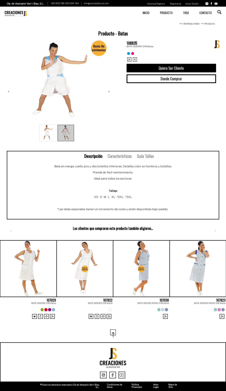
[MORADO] (49, 309)
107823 (221, 300)
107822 (108, 300)
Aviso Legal (156, 385)
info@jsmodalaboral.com (96, 3)
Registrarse (175, 3)
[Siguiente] (215, 231)
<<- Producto (208, 23)
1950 (186, 13)
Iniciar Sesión (192, 3)
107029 (51, 300)
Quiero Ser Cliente (171, 68)
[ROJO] (46, 309)
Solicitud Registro (156, 3)
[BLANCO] (110, 309)
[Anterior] (10, 231)
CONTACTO (205, 13)
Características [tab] (120, 156)
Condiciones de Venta (114, 385)
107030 (164, 300)
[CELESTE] (53, 309)
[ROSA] (219, 309)
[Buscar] (219, 12)
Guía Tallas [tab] (145, 156)
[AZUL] (223, 309)
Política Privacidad (137, 385)
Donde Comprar (171, 78)
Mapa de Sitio (172, 385)
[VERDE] (42, 309)
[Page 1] (113, 320)
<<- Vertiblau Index (190, 23)
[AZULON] (166, 309)
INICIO (146, 13)
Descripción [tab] (93, 156)
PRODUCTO (166, 13)
